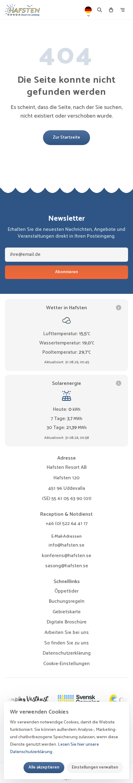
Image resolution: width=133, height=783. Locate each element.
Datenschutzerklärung (67, 653)
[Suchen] (99, 9)
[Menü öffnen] (122, 9)
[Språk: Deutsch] (88, 9)
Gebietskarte (67, 612)
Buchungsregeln (66, 601)
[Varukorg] (111, 9)
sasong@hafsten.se (66, 566)
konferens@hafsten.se (66, 556)
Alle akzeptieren (43, 767)
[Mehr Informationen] (118, 308)
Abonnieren (66, 272)
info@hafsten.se (66, 545)
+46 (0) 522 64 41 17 (66, 523)
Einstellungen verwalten (95, 767)
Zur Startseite (66, 137)
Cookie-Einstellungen (66, 664)
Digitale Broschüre (67, 622)
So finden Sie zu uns (66, 643)
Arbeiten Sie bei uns (67, 632)
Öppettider (66, 591)
